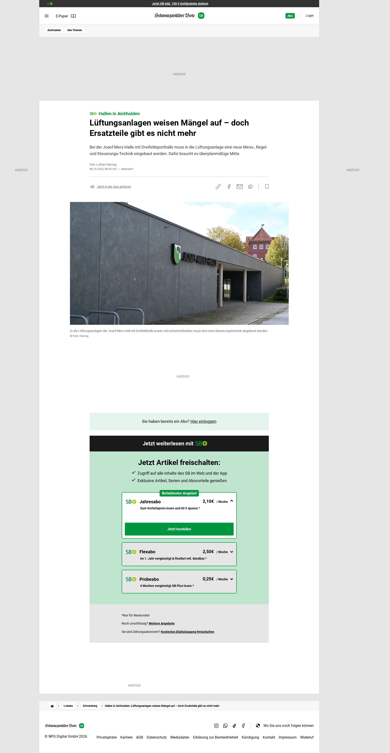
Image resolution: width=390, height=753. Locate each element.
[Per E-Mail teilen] (239, 186)
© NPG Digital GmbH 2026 (66, 736)
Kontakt (269, 737)
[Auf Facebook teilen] (229, 186)
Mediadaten (179, 737)
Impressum (288, 737)
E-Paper (62, 16)
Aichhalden (54, 30)
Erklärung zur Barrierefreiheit (215, 737)
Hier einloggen (203, 421)
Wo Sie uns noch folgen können (288, 725)
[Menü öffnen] (47, 16)
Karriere (126, 737)
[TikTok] (234, 725)
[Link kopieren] (218, 186)
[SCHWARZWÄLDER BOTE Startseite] (179, 15)
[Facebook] (243, 725)
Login (310, 15)
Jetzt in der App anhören (114, 186)
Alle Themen (74, 30)
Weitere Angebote (162, 623)
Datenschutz (157, 737)
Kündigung (250, 737)
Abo (290, 16)
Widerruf (307, 737)
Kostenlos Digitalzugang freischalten (187, 632)
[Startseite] (52, 706)
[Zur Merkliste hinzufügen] (265, 186)
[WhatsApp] (225, 725)
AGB (139, 737)
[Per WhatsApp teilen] (250, 186)
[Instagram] (216, 725)
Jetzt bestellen (179, 529)
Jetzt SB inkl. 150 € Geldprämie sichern (180, 3)
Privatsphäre (107, 737)
